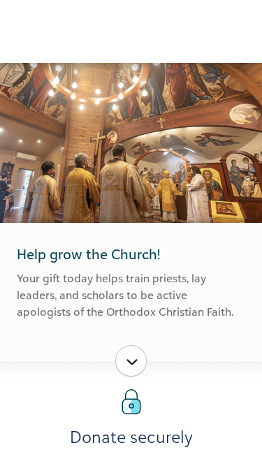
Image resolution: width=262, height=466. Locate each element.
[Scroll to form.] (131, 361)
